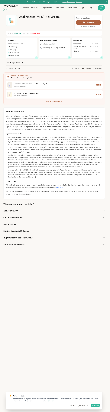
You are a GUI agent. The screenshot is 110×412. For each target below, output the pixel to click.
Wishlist (77, 68)
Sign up (101, 8)
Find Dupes (72, 8)
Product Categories (30, 8)
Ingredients (47, 8)
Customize (73, 405)
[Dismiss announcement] (106, 2)
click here (59, 188)
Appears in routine (13, 68)
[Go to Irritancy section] (69, 57)
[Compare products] (83, 8)
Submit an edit (97, 68)
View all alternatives (53, 101)
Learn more (50, 401)
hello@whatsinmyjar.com (72, 2)
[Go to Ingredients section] (101, 57)
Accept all (95, 405)
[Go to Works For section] (36, 57)
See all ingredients (13, 63)
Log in (91, 8)
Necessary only (84, 405)
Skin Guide (60, 8)
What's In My (10, 7)
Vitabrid (24, 16)
